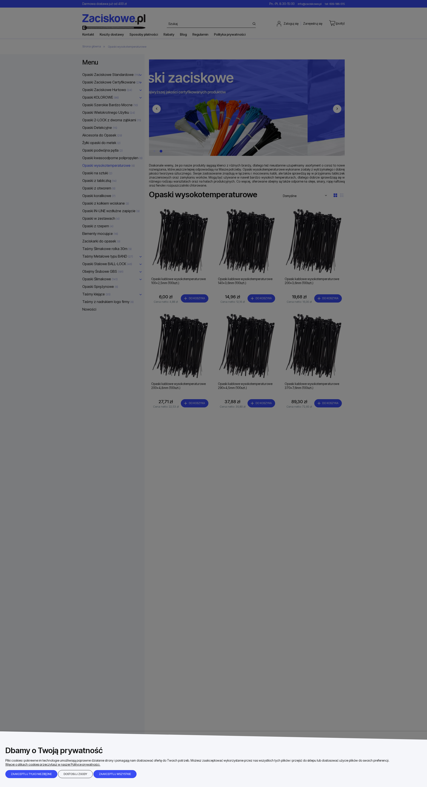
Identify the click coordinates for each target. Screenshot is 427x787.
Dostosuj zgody (75, 774)
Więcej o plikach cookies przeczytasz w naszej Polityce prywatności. (52, 764)
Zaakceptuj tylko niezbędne (31, 774)
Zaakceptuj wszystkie (115, 774)
